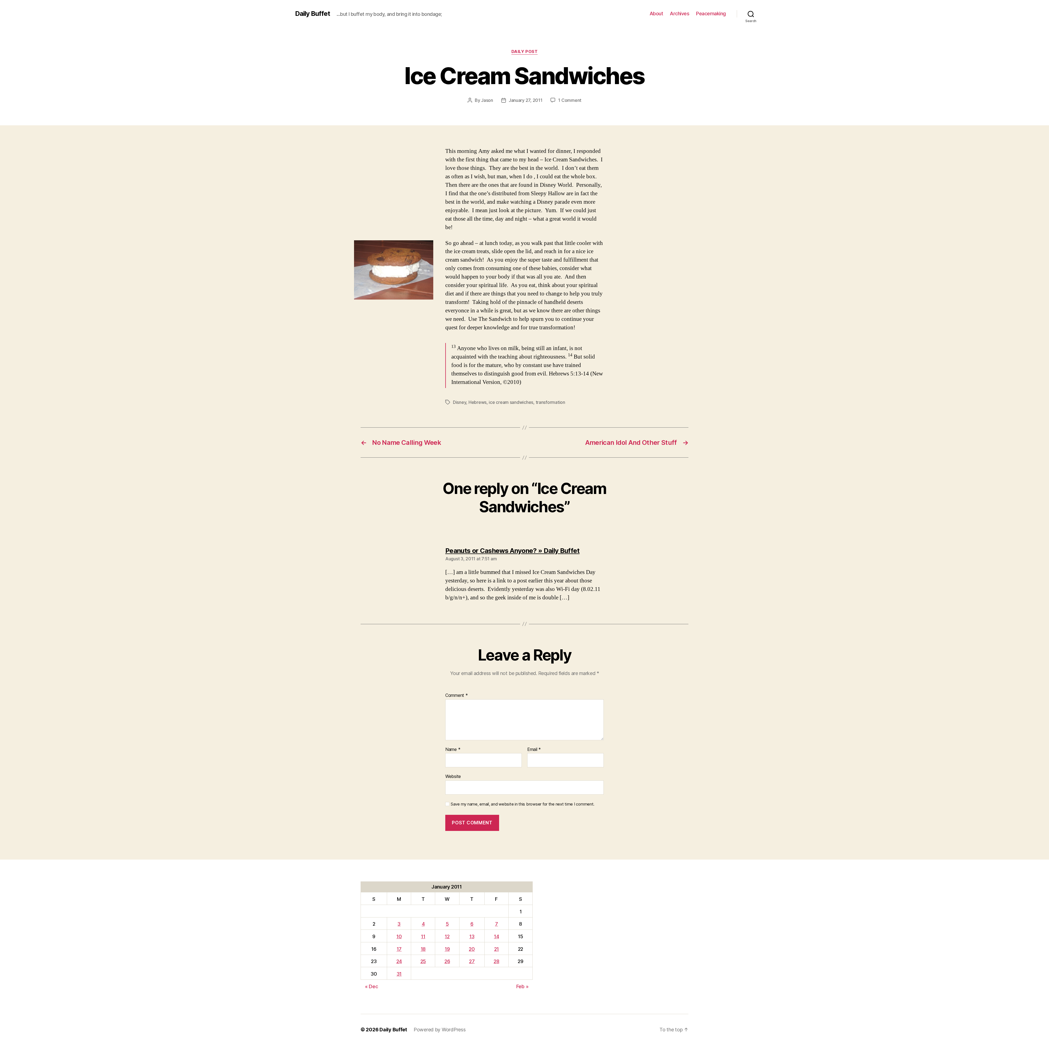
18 (423, 949)
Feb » (522, 986)
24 (399, 961)
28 (496, 961)
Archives (679, 13)
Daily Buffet (312, 13)
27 (472, 961)
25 (423, 961)
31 (399, 974)
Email (534, 749)
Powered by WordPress (440, 1029)
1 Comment (569, 100)
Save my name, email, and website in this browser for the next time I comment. (522, 804)
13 (471, 936)
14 (496, 936)
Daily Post (524, 51)
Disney (459, 402)
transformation (550, 402)
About (656, 13)
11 (423, 936)
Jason (487, 100)
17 (399, 949)
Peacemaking (711, 13)
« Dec (371, 986)
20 (472, 949)
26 (447, 961)
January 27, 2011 (526, 100)
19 (447, 949)
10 (399, 936)
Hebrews (477, 402)
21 (496, 949)
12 (447, 936)
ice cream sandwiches (511, 402)
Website (453, 776)
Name (452, 749)
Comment (456, 695)
